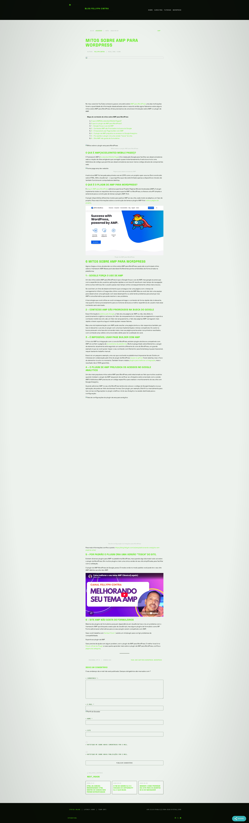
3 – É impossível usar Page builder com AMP (107, 131)
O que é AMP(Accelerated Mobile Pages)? (106, 121)
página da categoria (93, 649)
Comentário (92, 678)
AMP (158, 31)
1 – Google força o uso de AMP (102, 126)
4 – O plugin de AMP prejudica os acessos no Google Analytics (114, 133)
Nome (89, 718)
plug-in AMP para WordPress (97, 189)
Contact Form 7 (109, 633)
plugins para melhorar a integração (142, 360)
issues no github (136, 358)
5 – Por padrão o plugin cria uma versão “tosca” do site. (111, 136)
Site (89, 730)
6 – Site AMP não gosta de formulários (105, 138)
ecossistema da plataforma (117, 344)
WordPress (158, 660)
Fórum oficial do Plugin (94, 646)
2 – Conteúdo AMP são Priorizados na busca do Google (111, 128)
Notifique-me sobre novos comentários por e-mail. (107, 744)
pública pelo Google (107, 314)
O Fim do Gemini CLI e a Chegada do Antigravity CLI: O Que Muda (123, 788)
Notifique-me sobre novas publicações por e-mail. (107, 754)
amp (136, 660)
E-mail (90, 704)
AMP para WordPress (138, 104)
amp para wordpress (145, 660)
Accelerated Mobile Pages (109, 157)
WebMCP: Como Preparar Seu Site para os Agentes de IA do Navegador (150, 788)
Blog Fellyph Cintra (97, 8)
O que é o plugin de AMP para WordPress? (106, 123)
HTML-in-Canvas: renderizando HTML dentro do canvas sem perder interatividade (96, 789)
